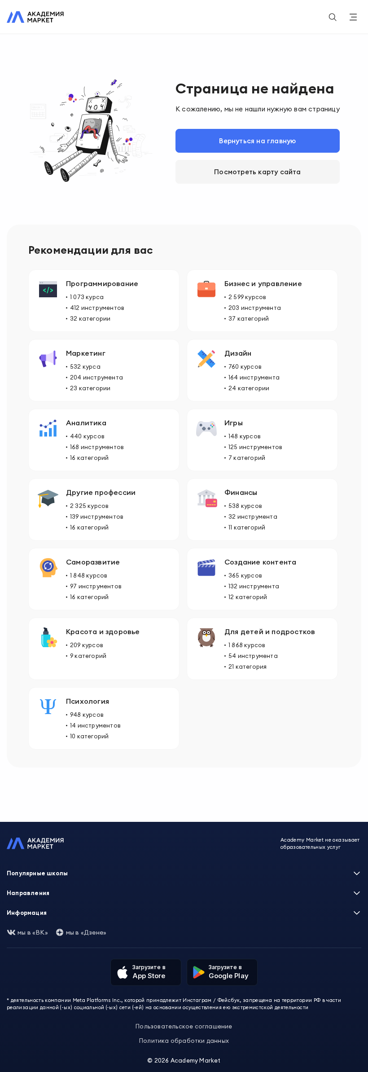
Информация (27, 912)
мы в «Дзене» (86, 932)
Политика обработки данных (184, 1040)
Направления (28, 892)
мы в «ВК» (33, 932)
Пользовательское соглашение (184, 1026)
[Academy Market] (35, 17)
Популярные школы (37, 873)
